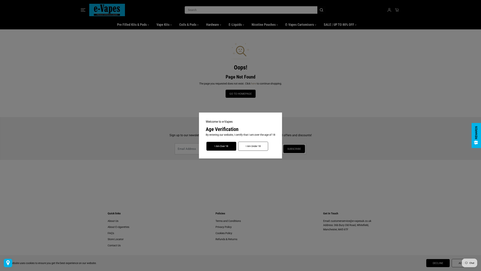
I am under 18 (253, 146)
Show (476, 135)
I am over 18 (221, 146)
